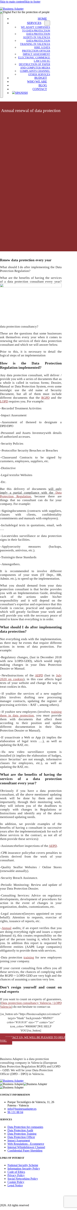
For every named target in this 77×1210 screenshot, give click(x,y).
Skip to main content (12, 1)
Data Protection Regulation (31, 494)
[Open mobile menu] (1, 56)
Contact (40, 89)
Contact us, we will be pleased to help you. (32, 1039)
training (29, 957)
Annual (6, 928)
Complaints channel (35, 71)
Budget (40, 78)
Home (42, 18)
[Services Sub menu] (47, 23)
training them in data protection (31, 713)
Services (34, 23)
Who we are (37, 81)
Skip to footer (32, 1)
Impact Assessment (36, 54)
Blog (42, 85)
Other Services (39, 74)
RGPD (45, 397)
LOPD (4, 401)
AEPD (39, 675)
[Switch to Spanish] (30, 93)
